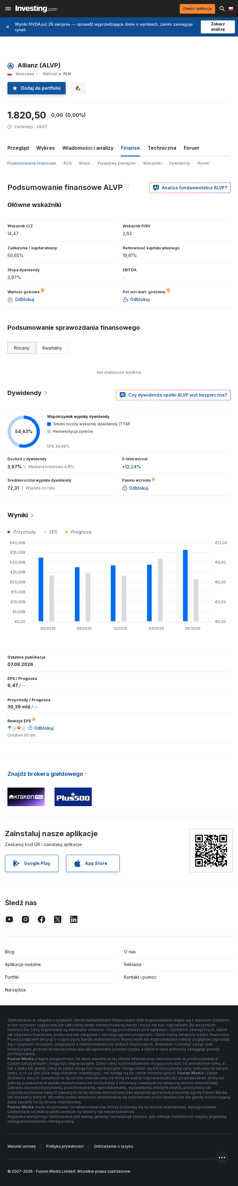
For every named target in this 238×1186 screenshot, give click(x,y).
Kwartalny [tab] (52, 347)
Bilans (84, 163)
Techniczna (162, 148)
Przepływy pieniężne (117, 163)
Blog (9, 951)
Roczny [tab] (21, 347)
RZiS (68, 163)
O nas (130, 951)
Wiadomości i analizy (87, 148)
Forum (191, 148)
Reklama (132, 964)
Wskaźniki (152, 163)
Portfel (12, 977)
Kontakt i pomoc (140, 977)
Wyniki (203, 163)
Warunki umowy (21, 1146)
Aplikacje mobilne (23, 964)
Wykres (45, 148)
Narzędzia (15, 989)
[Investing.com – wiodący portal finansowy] (36, 8)
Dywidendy (179, 163)
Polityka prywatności (65, 1146)
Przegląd (18, 148)
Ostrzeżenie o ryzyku (113, 1146)
